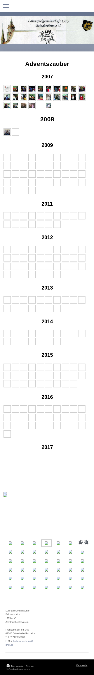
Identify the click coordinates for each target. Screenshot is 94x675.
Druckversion (17, 666)
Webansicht (81, 665)
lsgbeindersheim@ (23, 641)
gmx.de (9, 644)
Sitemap (30, 666)
